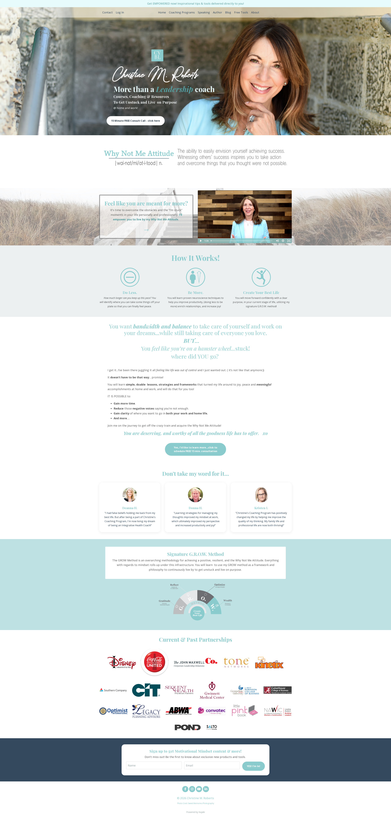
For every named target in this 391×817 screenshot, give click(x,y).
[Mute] (277, 240)
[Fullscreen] (289, 240)
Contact (107, 12)
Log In (120, 12)
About (255, 12)
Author (217, 12)
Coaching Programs (182, 12)
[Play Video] (201, 240)
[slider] (242, 240)
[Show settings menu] (283, 240)
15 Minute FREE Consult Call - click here (135, 120)
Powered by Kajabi (195, 812)
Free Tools (241, 12)
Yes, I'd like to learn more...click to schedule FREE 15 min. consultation (195, 449)
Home (162, 12)
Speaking (204, 12)
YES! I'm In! (253, 766)
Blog (228, 12)
